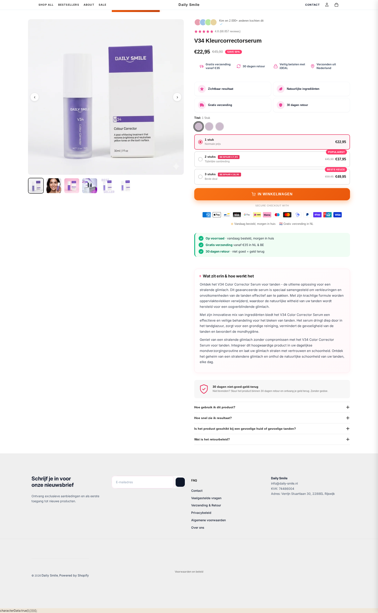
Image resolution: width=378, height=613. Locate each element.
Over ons (197, 527)
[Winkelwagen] (336, 5)
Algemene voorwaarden (208, 520)
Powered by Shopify (74, 575)
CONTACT (312, 4)
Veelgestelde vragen (206, 498)
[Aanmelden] (180, 482)
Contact (197, 490)
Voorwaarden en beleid (189, 571)
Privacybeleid (201, 512)
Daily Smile (50, 575)
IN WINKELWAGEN (275, 194)
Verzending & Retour (206, 505)
